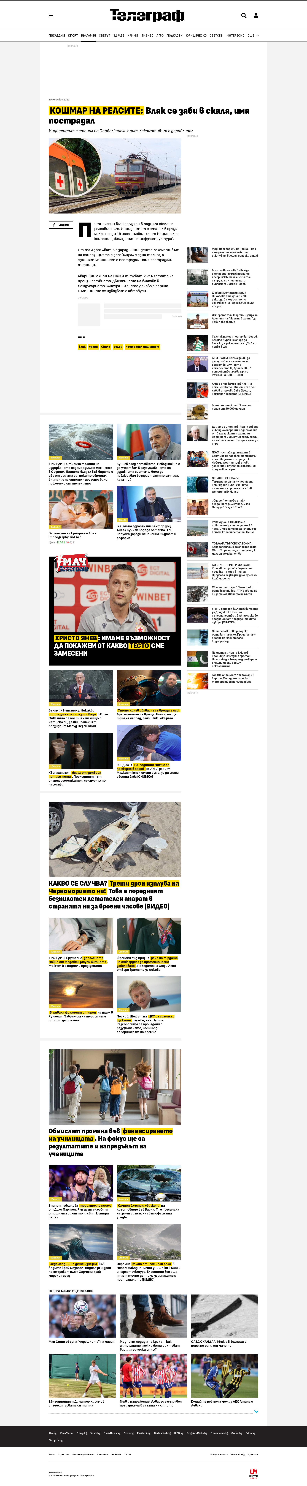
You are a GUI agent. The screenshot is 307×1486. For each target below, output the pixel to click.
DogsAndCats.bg (197, 1433)
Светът (104, 35)
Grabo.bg (236, 1433)
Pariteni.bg (144, 1433)
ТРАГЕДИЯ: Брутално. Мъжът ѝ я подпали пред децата (78, 962)
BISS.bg (179, 1433)
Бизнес (147, 35)
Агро (160, 35)
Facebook (116, 1454)
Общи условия (87, 1475)
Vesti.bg (95, 1433)
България (88, 35)
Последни (57, 35)
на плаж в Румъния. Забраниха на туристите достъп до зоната (81, 1016)
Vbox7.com (66, 1433)
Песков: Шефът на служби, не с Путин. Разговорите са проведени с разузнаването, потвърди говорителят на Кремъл (145, 1024)
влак (82, 346)
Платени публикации (83, 1454)
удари (93, 346)
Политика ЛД (238, 1454)
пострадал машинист (142, 346)
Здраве (118, 35)
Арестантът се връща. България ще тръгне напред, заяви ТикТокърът (148, 714)
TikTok (127, 1454)
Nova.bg (129, 1433)
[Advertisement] (114, 383)
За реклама (63, 1454)
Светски (216, 35)
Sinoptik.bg (56, 1440)
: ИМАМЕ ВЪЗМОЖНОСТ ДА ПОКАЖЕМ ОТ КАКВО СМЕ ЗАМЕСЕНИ (112, 646)
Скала (105, 346)
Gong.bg (82, 1433)
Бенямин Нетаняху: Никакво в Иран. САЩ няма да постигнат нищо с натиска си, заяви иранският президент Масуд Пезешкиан (79, 718)
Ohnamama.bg (219, 1433)
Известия (253, 1454)
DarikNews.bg (112, 1433)
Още (250, 35)
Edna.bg (250, 1433)
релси (118, 346)
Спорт (73, 35)
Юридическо (196, 35)
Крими (132, 35)
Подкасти (175, 35)
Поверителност (219, 1454)
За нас (52, 1454)
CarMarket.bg (162, 1433)
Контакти (103, 1454)
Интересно (235, 35)
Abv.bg (53, 1433)
